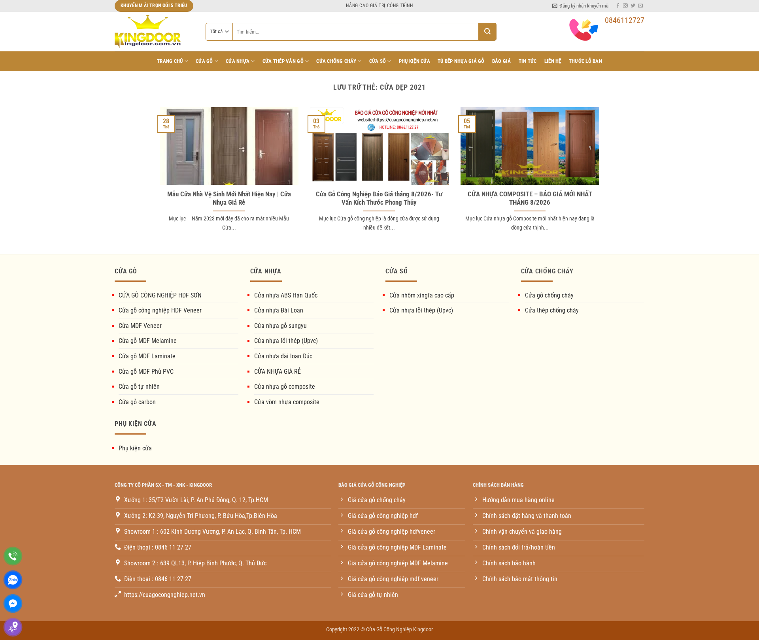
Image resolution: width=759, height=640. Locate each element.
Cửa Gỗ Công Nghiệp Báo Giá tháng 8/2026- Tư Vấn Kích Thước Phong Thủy (379, 198)
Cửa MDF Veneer (140, 325)
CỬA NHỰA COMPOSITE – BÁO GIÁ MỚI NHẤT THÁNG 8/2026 (530, 198)
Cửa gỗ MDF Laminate (147, 356)
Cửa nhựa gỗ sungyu (280, 325)
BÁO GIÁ (501, 61)
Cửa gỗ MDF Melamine (148, 340)
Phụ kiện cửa (135, 448)
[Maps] (13, 627)
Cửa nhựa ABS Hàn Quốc (285, 295)
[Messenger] (13, 603)
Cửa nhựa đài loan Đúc (283, 356)
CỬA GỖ (204, 61)
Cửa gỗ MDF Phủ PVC (146, 371)
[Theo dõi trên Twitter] (633, 6)
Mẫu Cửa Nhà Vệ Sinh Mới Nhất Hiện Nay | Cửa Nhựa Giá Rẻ (229, 198)
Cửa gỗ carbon (137, 402)
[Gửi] (488, 32)
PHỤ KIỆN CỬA (414, 61)
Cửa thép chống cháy (552, 310)
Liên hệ (552, 61)
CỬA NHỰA (237, 61)
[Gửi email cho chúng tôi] (640, 6)
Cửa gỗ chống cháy (549, 295)
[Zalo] (13, 580)
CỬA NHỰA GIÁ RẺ (277, 371)
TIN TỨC (528, 61)
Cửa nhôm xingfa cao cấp (421, 295)
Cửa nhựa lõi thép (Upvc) (286, 340)
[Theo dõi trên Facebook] (618, 6)
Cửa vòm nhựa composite (286, 402)
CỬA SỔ (377, 61)
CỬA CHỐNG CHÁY (336, 61)
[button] (581, 6)
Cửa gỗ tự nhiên (139, 386)
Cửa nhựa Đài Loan (278, 310)
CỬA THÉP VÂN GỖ (283, 61)
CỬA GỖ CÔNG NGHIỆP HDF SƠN (160, 295)
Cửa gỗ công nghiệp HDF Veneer (160, 310)
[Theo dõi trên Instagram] (625, 6)
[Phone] (13, 556)
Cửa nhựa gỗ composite (284, 386)
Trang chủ (170, 61)
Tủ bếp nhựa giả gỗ (461, 61)
